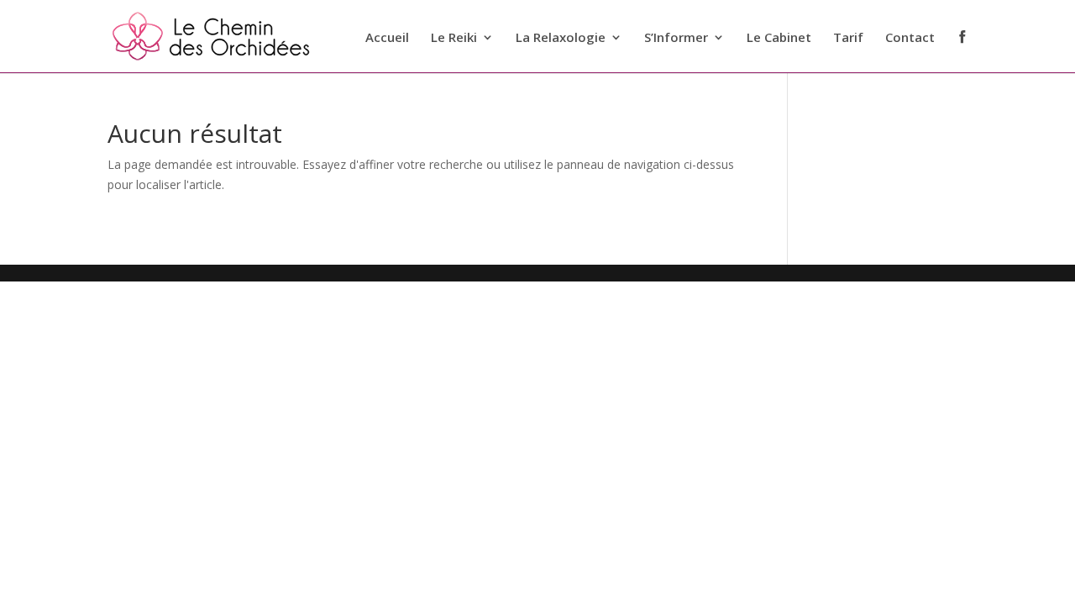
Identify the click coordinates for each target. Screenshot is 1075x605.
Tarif (848, 38)
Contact (910, 38)
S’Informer (676, 38)
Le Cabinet (779, 38)
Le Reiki (454, 38)
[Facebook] (962, 50)
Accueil (387, 38)
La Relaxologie (561, 38)
